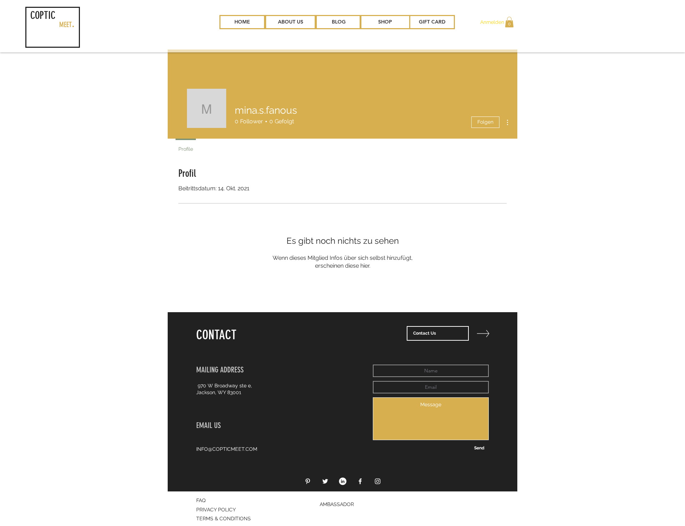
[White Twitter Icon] (325, 481)
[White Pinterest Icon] (307, 481)
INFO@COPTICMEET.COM (226, 449)
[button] (509, 22)
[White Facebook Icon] (360, 481)
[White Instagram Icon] (377, 481)
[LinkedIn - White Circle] (342, 481)
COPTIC (42, 15)
